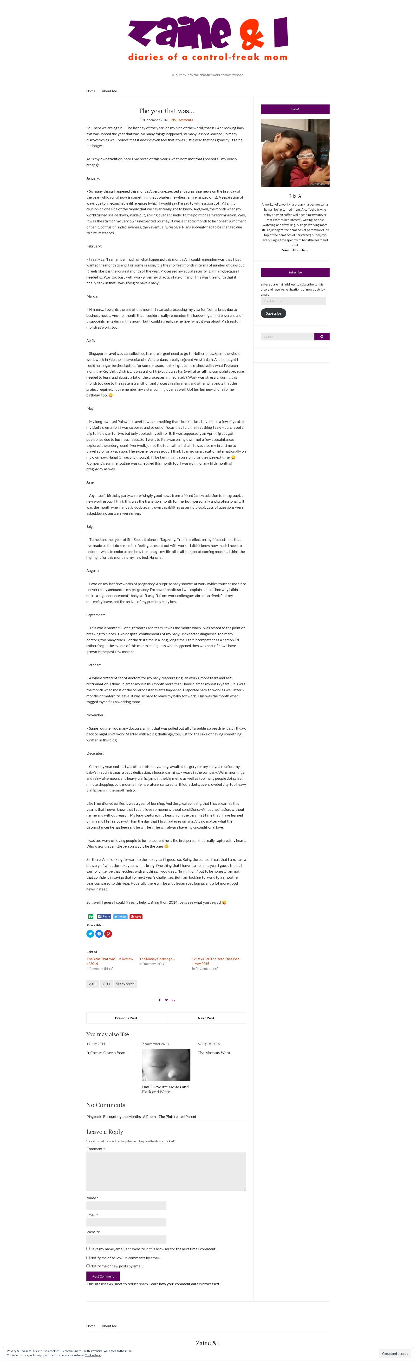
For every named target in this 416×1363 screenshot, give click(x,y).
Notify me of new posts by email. (116, 1266)
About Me (109, 91)
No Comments (182, 120)
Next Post (206, 1018)
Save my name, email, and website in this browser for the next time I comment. (153, 1249)
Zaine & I (208, 1343)
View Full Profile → (295, 250)
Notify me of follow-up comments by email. (125, 1258)
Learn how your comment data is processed (184, 1284)
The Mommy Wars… (215, 1052)
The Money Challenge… (157, 959)
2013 (93, 984)
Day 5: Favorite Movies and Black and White (165, 1089)
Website (93, 1232)
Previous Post (126, 1018)
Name (92, 1198)
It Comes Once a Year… (107, 1052)
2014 (106, 984)
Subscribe (273, 313)
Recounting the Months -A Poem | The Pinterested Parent (149, 1116)
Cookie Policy (93, 1355)
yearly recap (125, 984)
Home (90, 91)
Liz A (295, 196)
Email (92, 1215)
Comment (95, 1149)
